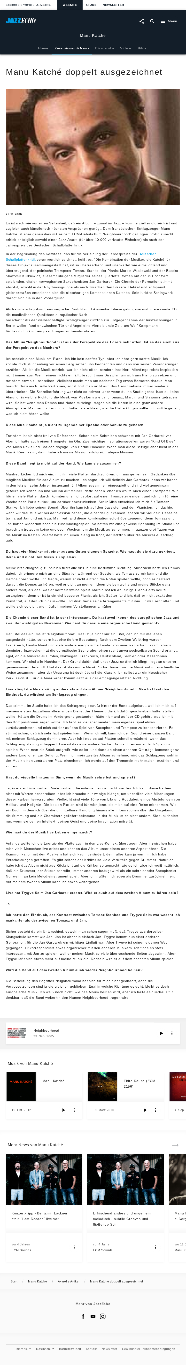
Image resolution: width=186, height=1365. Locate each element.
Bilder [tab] (143, 48)
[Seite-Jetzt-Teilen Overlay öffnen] (142, 21)
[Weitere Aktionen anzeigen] (172, 1033)
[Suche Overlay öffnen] (152, 21)
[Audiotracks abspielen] (161, 1033)
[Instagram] (103, 1316)
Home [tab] (43, 48)
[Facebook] (83, 1316)
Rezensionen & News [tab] (71, 48)
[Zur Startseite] (49, 23)
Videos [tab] (126, 48)
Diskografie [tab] (104, 48)
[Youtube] (93, 1316)
